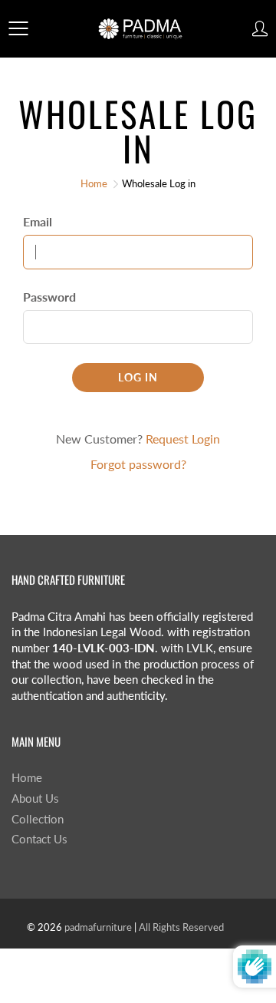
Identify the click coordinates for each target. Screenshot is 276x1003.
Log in (138, 377)
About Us (35, 798)
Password (49, 296)
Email (37, 221)
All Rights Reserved (181, 927)
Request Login (183, 438)
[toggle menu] (18, 28)
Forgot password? (138, 464)
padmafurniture (98, 927)
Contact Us (39, 839)
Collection (38, 819)
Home (93, 183)
